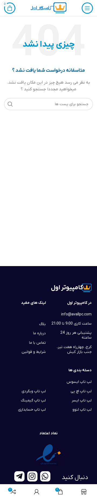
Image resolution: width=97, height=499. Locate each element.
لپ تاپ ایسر (82, 400)
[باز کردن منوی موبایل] (87, 8)
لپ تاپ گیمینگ (33, 400)
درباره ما (39, 333)
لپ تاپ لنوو (82, 409)
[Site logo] (48, 8)
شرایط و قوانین (34, 352)
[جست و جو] (10, 104)
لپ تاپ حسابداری (32, 409)
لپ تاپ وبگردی (34, 391)
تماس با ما (37, 342)
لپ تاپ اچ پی (81, 391)
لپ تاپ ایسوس (79, 381)
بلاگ (42, 324)
